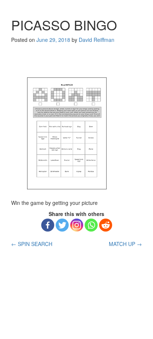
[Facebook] (47, 225)
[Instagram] (76, 225)
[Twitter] (62, 225)
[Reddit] (105, 225)
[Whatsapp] (91, 225)
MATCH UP (125, 243)
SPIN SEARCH (31, 243)
